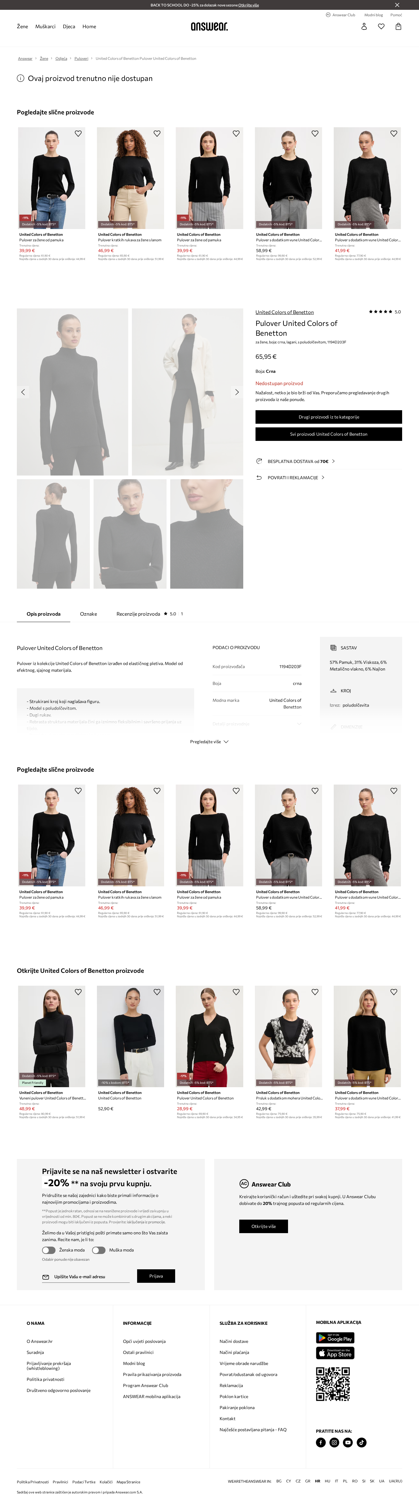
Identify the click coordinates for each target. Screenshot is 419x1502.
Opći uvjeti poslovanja (144, 1341)
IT (336, 1481)
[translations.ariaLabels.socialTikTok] (361, 1442)
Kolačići (106, 1482)
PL (345, 1481)
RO (355, 1481)
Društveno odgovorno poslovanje (58, 1390)
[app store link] (335, 1352)
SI (363, 1481)
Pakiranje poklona (237, 1407)
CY (288, 1481)
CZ (298, 1481)
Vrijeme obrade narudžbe (244, 1363)
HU (327, 1481)
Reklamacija (231, 1385)
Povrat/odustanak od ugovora (248, 1374)
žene (22, 26)
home (89, 26)
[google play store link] (335, 1337)
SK (372, 1481)
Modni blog (134, 1363)
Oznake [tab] (88, 614)
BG (279, 1481)
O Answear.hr (40, 1341)
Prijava (156, 1275)
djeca (69, 26)
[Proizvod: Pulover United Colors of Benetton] (209, 1036)
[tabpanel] (209, 685)
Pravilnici (60, 1482)
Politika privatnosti (45, 1379)
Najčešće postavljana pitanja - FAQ (253, 1429)
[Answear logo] (209, 26)
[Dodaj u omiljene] (78, 133)
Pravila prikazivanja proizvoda (152, 1374)
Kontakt (228, 1418)
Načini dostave (234, 1341)
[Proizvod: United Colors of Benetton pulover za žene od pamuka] (51, 178)
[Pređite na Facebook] (321, 1442)
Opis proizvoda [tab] (43, 614)
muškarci (45, 26)
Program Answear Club (145, 1385)
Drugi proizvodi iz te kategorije (329, 416)
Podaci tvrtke (83, 1482)
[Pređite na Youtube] (348, 1442)
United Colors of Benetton (285, 312)
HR (317, 1481)
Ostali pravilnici (138, 1352)
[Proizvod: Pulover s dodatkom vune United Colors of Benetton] (288, 178)
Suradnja (35, 1352)
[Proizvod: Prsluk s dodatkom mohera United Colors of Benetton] (288, 1036)
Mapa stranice (128, 1482)
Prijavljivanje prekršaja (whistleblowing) (49, 1366)
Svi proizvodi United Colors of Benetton (328, 434)
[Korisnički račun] (364, 26)
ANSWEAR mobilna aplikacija (151, 1396)
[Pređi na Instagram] (334, 1442)
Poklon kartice (234, 1396)
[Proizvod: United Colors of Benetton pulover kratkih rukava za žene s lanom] (130, 178)
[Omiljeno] (381, 26)
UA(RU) (395, 1481)
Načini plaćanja (234, 1352)
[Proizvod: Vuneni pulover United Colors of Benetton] (51, 1036)
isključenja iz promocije (146, 1222)
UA (381, 1481)
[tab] (150, 613)
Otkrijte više (264, 1226)
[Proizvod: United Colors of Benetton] (130, 1036)
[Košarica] (398, 26)
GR (307, 1481)
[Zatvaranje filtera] (397, 5)
